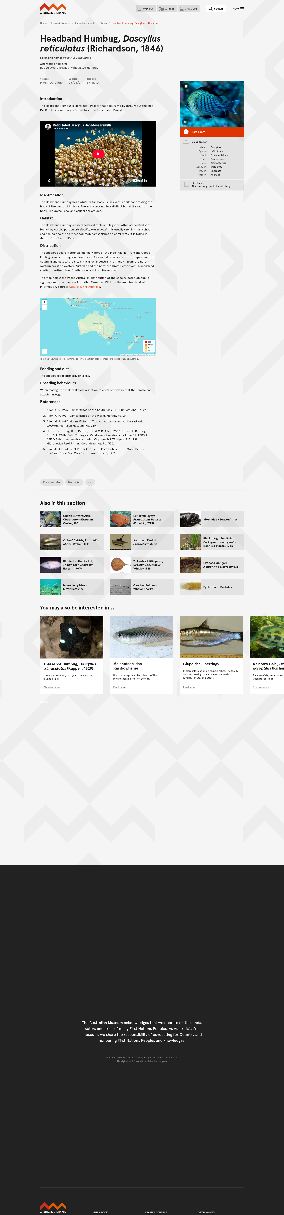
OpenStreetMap (130, 355)
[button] (44, 302)
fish (90, 482)
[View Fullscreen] (44, 351)
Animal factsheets (85, 23)
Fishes (103, 23)
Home (43, 23)
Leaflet (122, 355)
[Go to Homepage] (63, 1207)
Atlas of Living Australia (84, 286)
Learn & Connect (60, 23)
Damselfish (74, 482)
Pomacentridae (51, 482)
